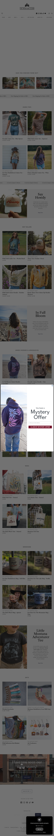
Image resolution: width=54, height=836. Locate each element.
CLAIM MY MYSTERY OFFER (40, 427)
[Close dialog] (52, 385)
